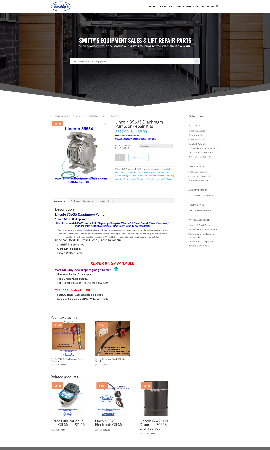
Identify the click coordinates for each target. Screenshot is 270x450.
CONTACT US (207, 6)
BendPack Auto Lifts (197, 144)
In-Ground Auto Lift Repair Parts (202, 148)
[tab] (59, 200)
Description (59, 201)
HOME (152, 6)
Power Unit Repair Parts (199, 225)
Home (53, 116)
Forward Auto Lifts (196, 139)
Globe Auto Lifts (195, 135)
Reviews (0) (104, 201)
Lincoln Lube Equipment (162, 179)
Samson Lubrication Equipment (69, 116)
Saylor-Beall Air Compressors (201, 195)
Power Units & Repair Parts (200, 157)
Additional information (82, 201)
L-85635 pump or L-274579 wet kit (124, 146)
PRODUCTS (164, 6)
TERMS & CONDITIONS (187, 6)
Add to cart (138, 157)
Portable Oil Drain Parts (198, 246)
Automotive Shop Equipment (143, 175)
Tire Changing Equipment (199, 210)
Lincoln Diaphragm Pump (141, 179)
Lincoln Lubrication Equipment (139, 172)
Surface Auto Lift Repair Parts (201, 152)
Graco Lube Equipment (198, 180)
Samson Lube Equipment (199, 176)
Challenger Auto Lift (197, 131)
